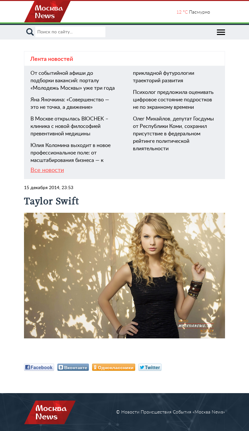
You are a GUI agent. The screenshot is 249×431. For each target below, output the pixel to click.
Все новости (47, 170)
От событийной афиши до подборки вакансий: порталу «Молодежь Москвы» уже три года (72, 81)
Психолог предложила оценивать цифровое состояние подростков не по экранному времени (173, 100)
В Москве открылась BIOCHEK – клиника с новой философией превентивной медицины (69, 126)
